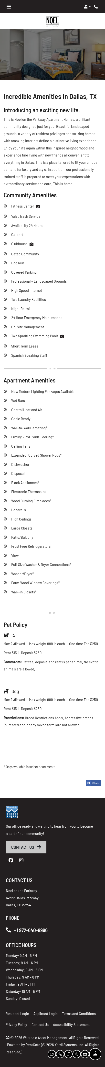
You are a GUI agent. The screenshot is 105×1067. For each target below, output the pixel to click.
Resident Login (17, 1013)
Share (95, 783)
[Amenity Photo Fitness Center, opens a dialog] (38, 207)
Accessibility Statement (71, 1024)
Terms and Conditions (79, 1013)
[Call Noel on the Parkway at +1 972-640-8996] (96, 6)
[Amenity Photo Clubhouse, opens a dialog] (31, 244)
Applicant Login (45, 1013)
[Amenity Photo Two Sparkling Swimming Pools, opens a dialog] (62, 336)
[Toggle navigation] (9, 6)
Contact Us (23, 847)
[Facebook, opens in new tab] (11, 860)
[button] (87, 6)
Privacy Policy (16, 1024)
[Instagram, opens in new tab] (21, 860)
